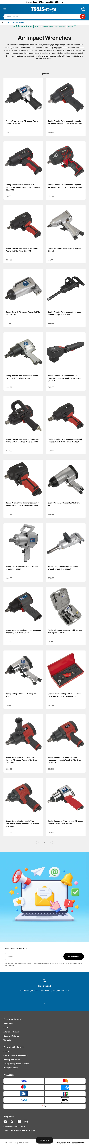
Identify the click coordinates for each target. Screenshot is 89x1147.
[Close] (83, 1113)
